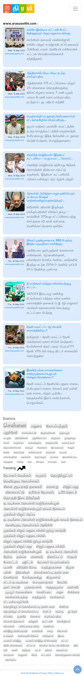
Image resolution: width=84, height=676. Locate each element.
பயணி (8, 567)
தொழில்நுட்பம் (61, 475)
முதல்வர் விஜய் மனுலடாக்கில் (25, 536)
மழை (50, 631)
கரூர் (30, 462)
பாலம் (15, 650)
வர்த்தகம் (48, 636)
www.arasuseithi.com (14, 54)
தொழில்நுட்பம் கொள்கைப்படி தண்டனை (29, 607)
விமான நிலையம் (14, 621)
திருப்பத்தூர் (40, 457)
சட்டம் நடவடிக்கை (16, 582)
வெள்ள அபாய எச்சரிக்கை (54, 645)
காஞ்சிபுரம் (18, 442)
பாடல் (38, 650)
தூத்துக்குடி (70, 438)
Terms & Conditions (29, 673)
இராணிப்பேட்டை (70, 457)
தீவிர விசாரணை (13, 645)
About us (59, 673)
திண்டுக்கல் (21, 438)
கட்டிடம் (31, 645)
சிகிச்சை (74, 592)
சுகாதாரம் (9, 655)
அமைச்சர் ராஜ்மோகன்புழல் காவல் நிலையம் (34, 509)
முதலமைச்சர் (33, 587)
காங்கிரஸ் (37, 631)
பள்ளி (7, 572)
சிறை (34, 655)
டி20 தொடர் (67, 492)
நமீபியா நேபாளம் (41, 492)
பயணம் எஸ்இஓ (12, 640)
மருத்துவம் (39, 597)
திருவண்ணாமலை (12, 447)
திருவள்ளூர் (19, 452)
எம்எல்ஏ (8, 616)
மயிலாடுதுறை (34, 442)
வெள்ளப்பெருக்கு (16, 597)
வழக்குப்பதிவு (52, 616)
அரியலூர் (40, 462)
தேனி (63, 462)
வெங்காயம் (57, 597)
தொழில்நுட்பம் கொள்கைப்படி (21, 611)
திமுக (70, 567)
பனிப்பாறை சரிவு (29, 626)
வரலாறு (52, 487)
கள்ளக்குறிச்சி (10, 457)
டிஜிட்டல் (27, 562)
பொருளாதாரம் (43, 582)
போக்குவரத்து (32, 577)
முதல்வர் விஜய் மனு (18, 546)
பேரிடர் (47, 611)
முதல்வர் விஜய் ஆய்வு (19, 514)
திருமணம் (53, 577)
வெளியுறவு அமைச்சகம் (21, 481)
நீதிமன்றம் (23, 572)
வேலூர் (71, 447)
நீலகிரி (6, 452)
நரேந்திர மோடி (27, 567)
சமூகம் (41, 475)
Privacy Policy (46, 673)
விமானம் (9, 626)
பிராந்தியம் (63, 621)
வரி (5, 650)
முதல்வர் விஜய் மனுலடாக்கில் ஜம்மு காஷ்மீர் (35, 530)
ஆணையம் (61, 650)
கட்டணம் (46, 655)
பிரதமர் (72, 557)
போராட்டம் (11, 562)
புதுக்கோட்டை (39, 438)
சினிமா (64, 607)
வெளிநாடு (11, 577)
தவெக (21, 557)
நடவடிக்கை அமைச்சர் (62, 552)
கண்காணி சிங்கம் (28, 636)
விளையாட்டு (14, 492)
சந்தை (59, 611)
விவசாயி (62, 631)
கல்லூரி (33, 621)
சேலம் (6, 442)
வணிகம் (49, 626)
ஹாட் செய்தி (12, 587)
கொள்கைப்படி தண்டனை (51, 572)
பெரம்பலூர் (52, 462)
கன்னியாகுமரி (35, 452)
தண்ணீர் (73, 587)
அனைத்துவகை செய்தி (67, 655)
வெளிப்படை (44, 592)
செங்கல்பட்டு (29, 433)
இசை (61, 636)
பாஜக (59, 592)
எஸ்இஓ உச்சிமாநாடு (16, 631)
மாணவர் (37, 557)
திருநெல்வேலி (48, 433)
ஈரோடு (20, 462)
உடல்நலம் (8, 636)
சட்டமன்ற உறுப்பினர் (16, 602)
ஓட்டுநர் (72, 611)
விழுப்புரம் (55, 438)
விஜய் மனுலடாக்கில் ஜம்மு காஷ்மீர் (28, 541)
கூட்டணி (47, 621)
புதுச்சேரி (11, 432)
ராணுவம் (22, 655)
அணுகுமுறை (54, 587)
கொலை (35, 616)
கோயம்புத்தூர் (57, 426)
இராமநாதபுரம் (57, 447)
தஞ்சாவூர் (64, 433)
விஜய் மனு (71, 487)
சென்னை (15, 425)
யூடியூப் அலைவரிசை (18, 592)
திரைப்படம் (55, 557)
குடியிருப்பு (10, 659)
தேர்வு (8, 557)
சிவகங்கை (42, 447)
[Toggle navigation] (75, 8)
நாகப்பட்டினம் (68, 443)
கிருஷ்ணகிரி (52, 442)
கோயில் (62, 582)
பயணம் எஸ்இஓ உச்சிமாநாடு (41, 640)
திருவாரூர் (50, 452)
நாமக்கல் (54, 457)
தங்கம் (48, 650)
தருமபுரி (63, 452)
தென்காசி (25, 457)
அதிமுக (26, 650)
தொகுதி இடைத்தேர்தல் (22, 498)
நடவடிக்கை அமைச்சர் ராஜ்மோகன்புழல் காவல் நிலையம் (43, 519)
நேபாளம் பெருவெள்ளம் (53, 562)
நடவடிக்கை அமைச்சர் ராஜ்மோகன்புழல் (31, 503)
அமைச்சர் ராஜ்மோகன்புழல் (23, 552)
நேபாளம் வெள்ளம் (17, 475)
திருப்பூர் (29, 447)
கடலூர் (7, 438)
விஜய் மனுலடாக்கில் (50, 546)
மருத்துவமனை (51, 567)
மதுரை (36, 426)
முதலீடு (21, 616)
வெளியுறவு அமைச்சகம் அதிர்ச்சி (29, 525)
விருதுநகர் (8, 462)
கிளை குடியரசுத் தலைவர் (23, 487)
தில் (76, 645)
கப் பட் (64, 640)
